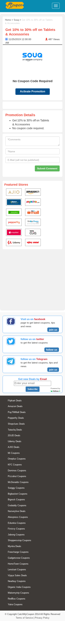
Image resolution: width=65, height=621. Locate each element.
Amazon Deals (15, 406)
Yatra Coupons (15, 604)
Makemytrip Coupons (18, 592)
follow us (51, 349)
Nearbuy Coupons (17, 581)
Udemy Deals (14, 441)
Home (8, 20)
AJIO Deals (13, 447)
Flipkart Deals (15, 400)
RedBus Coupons (16, 598)
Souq (16, 20)
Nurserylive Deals (16, 511)
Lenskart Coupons (17, 569)
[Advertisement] (32, 279)
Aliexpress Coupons (18, 517)
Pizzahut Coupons (17, 476)
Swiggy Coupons (16, 488)
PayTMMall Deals (17, 412)
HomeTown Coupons (18, 563)
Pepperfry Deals (16, 418)
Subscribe (33, 389)
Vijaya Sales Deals (17, 575)
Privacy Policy (42, 617)
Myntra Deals (14, 546)
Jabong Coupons (16, 534)
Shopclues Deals (16, 424)
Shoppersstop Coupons (19, 540)
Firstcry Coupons (16, 528)
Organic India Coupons (19, 587)
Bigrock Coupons (16, 499)
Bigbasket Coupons (17, 493)
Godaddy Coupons (17, 505)
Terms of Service (24, 617)
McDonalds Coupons (18, 482)
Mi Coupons (14, 453)
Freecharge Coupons (18, 552)
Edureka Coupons (17, 523)
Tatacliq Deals (15, 429)
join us (53, 329)
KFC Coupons (15, 464)
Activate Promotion (32, 91)
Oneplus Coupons (17, 458)
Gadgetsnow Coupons (19, 558)
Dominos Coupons (17, 470)
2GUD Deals (14, 435)
